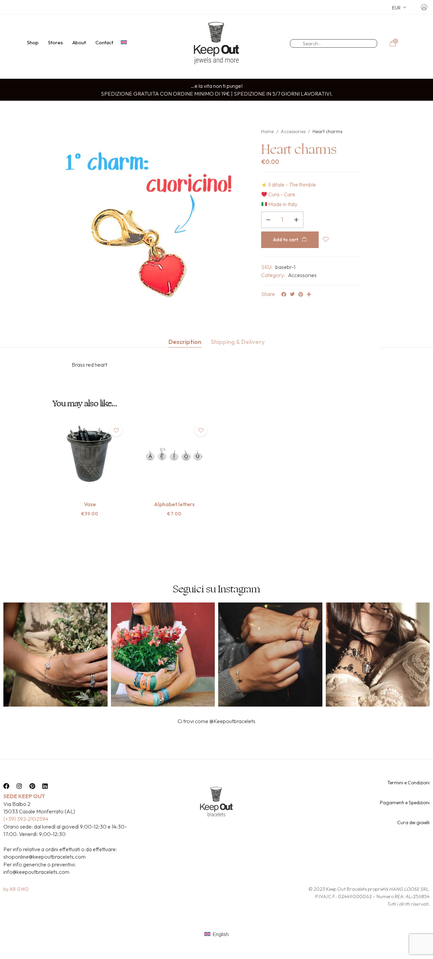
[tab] (184, 342)
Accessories (293, 131)
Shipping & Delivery (238, 342)
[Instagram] (19, 786)
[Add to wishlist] (116, 430)
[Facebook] (6, 786)
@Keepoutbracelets (232, 721)
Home (267, 131)
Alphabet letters (174, 504)
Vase (90, 504)
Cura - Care (281, 194)
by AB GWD (16, 889)
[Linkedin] (45, 786)
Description (184, 342)
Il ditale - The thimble (292, 184)
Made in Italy (282, 204)
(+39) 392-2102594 (25, 818)
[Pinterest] (32, 786)
